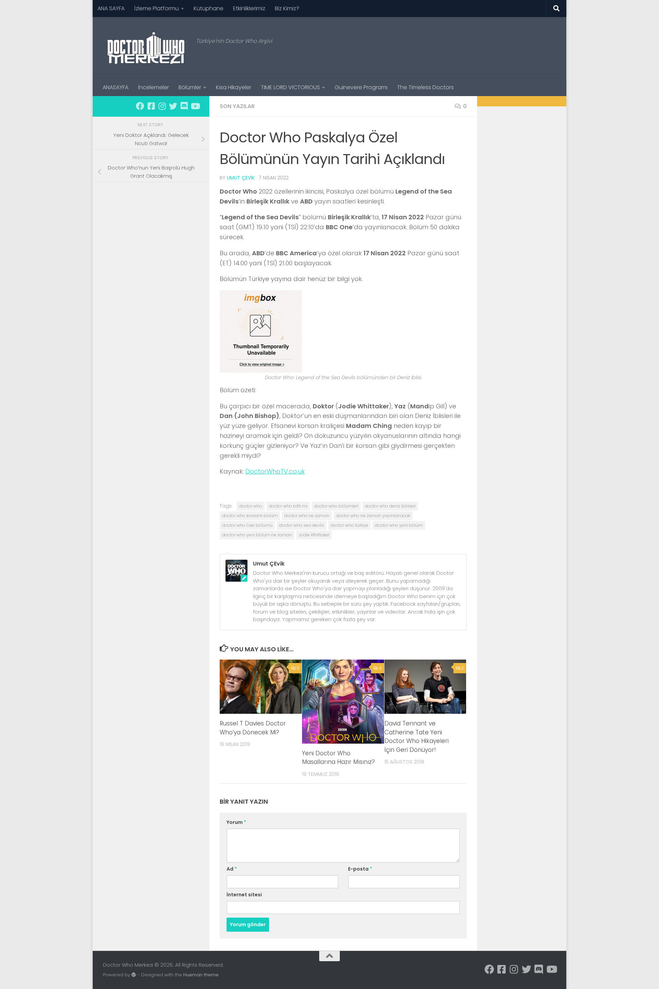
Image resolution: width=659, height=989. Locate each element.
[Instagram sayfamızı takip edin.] (162, 106)
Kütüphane (208, 8)
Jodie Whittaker (314, 535)
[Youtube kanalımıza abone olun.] (195, 106)
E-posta (360, 868)
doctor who (250, 506)
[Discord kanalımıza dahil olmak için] (184, 106)
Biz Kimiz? (287, 8)
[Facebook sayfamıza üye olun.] (140, 106)
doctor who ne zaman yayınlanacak (373, 516)
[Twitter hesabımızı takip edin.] (173, 106)
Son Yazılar (237, 106)
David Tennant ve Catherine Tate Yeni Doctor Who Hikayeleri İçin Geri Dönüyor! (416, 737)
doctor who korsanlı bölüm (250, 516)
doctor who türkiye (349, 525)
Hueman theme (201, 974)
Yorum (236, 822)
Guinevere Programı (361, 87)
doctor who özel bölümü (247, 525)
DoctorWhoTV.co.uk (275, 471)
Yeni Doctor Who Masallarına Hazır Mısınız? (338, 757)
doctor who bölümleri (336, 506)
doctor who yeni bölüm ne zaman (257, 535)
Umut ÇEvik (241, 177)
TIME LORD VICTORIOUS (290, 87)
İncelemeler (153, 87)
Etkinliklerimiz (249, 8)
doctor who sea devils (301, 525)
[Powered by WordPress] (133, 975)
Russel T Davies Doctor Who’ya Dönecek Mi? (253, 728)
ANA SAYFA (111, 8)
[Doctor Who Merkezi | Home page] (146, 48)
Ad (232, 868)
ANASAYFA (115, 87)
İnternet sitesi (244, 894)
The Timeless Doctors (425, 87)
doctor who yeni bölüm (399, 525)
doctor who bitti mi (288, 506)
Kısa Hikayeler (233, 87)
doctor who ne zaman (307, 516)
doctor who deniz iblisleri (390, 506)
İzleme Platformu (156, 8)
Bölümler (189, 87)
